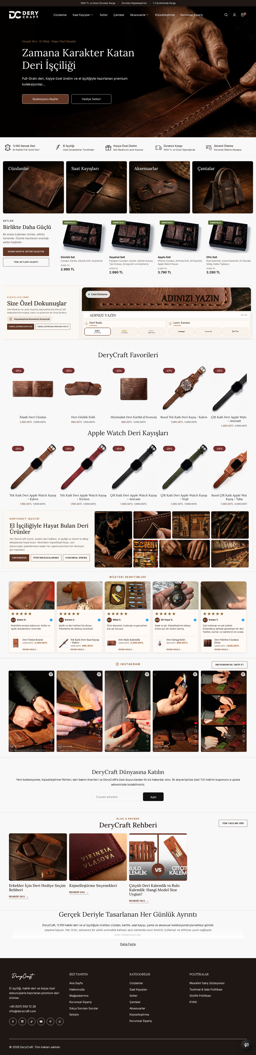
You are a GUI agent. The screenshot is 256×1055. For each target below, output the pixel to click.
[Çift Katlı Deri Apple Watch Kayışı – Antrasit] (133, 467)
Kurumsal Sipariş (76, 558)
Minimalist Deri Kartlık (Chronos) (134, 417)
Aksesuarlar (137, 1008)
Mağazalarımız (78, 995)
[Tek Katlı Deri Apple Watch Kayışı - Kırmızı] (83, 467)
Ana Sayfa (76, 983)
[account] (234, 15)
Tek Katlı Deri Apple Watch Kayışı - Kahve (33, 497)
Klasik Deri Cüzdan (33, 417)
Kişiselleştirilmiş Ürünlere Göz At (52, 326)
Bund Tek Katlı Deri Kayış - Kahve (183, 417)
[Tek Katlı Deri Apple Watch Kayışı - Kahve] (33, 467)
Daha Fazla (128, 944)
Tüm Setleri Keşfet (26, 262)
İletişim (74, 1014)
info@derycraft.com (22, 1011)
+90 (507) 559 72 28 (22, 1006)
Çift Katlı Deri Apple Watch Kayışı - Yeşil (184, 497)
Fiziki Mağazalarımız (46, 558)
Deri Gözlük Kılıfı (83, 417)
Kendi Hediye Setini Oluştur (26, 251)
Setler (133, 995)
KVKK (193, 1002)
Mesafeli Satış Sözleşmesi (207, 983)
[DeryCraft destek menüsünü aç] (247, 1046)
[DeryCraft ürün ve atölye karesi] (31, 711)
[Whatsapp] (60, 1021)
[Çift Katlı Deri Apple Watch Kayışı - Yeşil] (184, 467)
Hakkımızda (19, 558)
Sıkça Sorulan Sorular (83, 1008)
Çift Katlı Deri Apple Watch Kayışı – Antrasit (133, 497)
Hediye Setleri (91, 99)
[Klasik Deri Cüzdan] (33, 389)
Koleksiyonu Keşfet (45, 99)
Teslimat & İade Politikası (205, 989)
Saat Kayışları (138, 989)
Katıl (153, 797)
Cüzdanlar (136, 983)
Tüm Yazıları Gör (233, 823)
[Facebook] (13, 1021)
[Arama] (226, 15)
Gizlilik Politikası (200, 995)
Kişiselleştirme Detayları (20, 326)
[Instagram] (22, 1021)
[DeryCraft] (23, 15)
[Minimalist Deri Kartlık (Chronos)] (133, 389)
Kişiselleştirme (139, 1014)
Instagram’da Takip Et (229, 664)
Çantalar (135, 1002)
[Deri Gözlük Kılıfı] (83, 389)
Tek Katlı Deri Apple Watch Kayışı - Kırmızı (83, 497)
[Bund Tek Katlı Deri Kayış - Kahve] (184, 389)
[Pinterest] (50, 1021)
